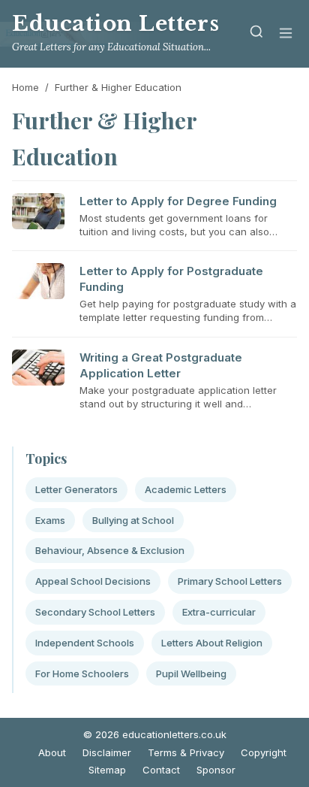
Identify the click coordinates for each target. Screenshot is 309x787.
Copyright (263, 752)
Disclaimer (106, 752)
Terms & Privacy (186, 752)
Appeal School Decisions (93, 581)
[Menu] (285, 34)
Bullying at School (133, 520)
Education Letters (115, 24)
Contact (161, 770)
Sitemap (107, 770)
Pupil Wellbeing (191, 673)
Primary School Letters (230, 581)
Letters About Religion (211, 643)
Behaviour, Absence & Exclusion (109, 550)
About (52, 752)
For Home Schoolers (82, 673)
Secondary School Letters (95, 612)
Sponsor (216, 770)
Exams (50, 520)
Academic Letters (185, 489)
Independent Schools (84, 643)
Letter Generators (76, 489)
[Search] (256, 34)
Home (25, 87)
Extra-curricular (219, 612)
